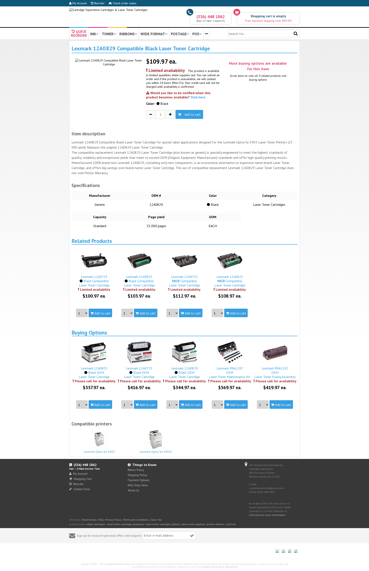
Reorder (99, 3)
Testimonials (89, 519)
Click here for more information (267, 515)
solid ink (231, 524)
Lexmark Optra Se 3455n (156, 452)
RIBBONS (127, 33)
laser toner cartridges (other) (163, 524)
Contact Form (81, 489)
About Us (133, 490)
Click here (197, 97)
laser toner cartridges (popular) (125, 524)
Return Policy (136, 470)
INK (93, 33)
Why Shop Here (138, 485)
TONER (108, 33)
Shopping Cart (82, 479)
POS (195, 33)
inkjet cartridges (95, 524)
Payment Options (138, 480)
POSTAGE (179, 33)
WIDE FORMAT (153, 33)
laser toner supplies (193, 524)
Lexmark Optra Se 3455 (99, 452)
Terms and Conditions (135, 519)
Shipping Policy (137, 475)
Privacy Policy (113, 519)
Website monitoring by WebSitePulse (220, 566)
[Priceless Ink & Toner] (108, 10)
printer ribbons (215, 524)
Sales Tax (156, 519)
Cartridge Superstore (114, 564)
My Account (79, 3)
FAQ (101, 519)
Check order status (124, 3)
